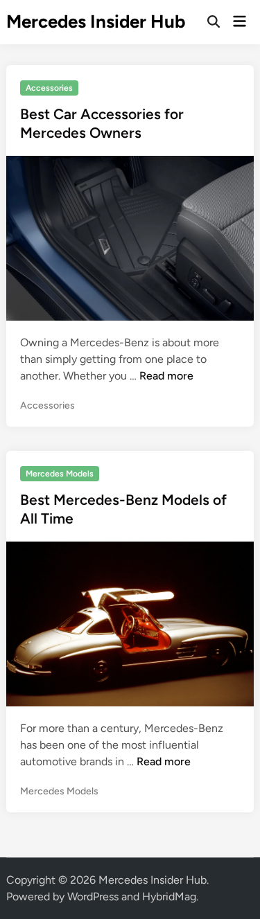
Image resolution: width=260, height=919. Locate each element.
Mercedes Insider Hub (96, 21)
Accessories (49, 88)
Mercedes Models (60, 474)
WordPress (93, 896)
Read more (166, 375)
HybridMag (169, 896)
